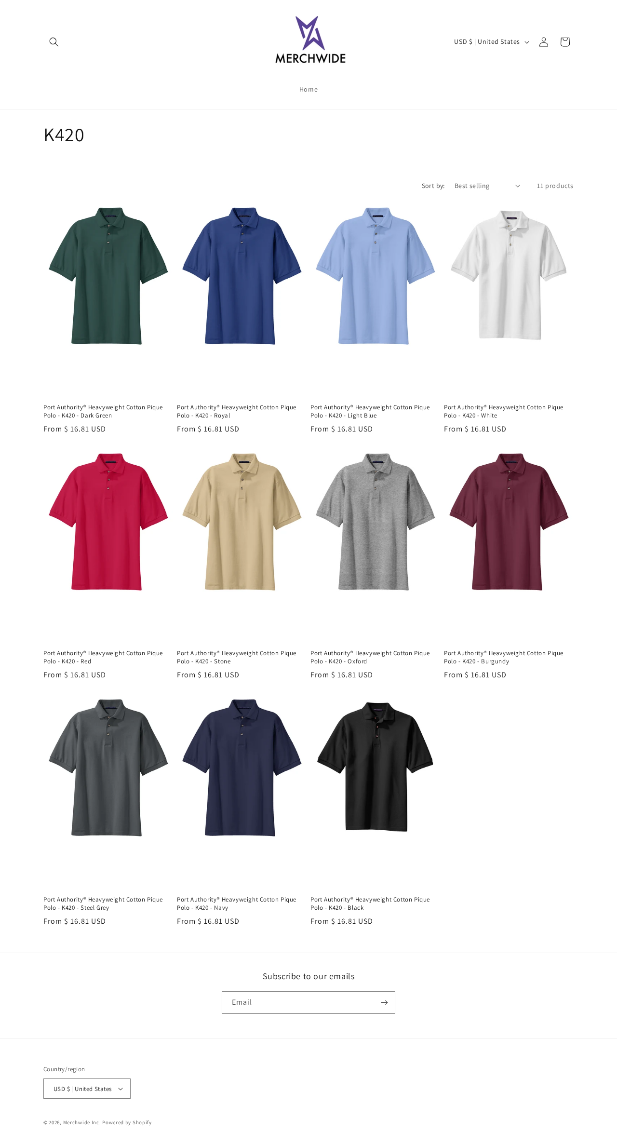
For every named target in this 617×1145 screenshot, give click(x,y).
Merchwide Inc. (82, 1122)
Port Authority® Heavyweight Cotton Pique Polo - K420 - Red (103, 657)
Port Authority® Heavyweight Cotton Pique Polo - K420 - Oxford (370, 657)
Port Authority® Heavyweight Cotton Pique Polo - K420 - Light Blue (370, 411)
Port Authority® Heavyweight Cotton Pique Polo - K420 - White (503, 411)
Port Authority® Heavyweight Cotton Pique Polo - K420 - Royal (236, 411)
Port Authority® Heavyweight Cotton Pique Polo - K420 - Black (370, 904)
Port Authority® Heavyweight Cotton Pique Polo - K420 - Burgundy (503, 657)
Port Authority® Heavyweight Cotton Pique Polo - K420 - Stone (236, 657)
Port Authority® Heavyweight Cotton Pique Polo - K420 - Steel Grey (103, 904)
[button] (54, 42)
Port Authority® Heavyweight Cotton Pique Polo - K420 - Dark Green (103, 411)
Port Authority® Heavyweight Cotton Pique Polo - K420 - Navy (236, 904)
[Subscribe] (384, 1002)
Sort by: (433, 185)
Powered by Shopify (127, 1122)
